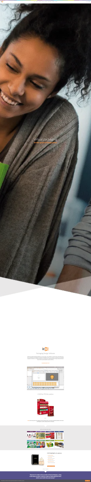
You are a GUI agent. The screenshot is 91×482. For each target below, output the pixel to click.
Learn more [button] (22, 480)
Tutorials (53, 1)
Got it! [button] (87, 480)
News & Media (49, 1)
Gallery (43, 1)
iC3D (28, 420)
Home (34, 1)
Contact (56, 1)
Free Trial (46, 1)
